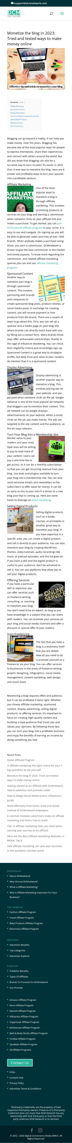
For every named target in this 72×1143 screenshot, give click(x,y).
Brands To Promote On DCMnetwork (29, 982)
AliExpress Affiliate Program (24, 1016)
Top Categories (17, 950)
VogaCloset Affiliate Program (24, 1022)
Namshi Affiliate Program (23, 1010)
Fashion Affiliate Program (23, 912)
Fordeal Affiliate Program (22, 1038)
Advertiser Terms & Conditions (25, 1088)
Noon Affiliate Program (22, 1005)
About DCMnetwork (20, 876)
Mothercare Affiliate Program (25, 1027)
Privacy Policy (17, 1083)
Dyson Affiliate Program (21, 760)
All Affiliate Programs (20, 1049)
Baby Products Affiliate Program (26, 923)
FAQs (12, 1072)
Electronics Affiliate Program (24, 928)
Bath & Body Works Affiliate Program (29, 1033)
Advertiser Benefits (19, 944)
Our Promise (16, 987)
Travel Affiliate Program (22, 917)
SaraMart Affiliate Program (23, 1044)
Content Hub (16, 1077)
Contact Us (20, 1062)
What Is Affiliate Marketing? (24, 887)
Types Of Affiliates (19, 976)
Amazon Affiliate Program (23, 999)
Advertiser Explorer (20, 956)
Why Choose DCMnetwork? (24, 881)
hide (21, 102)
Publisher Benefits (19, 971)
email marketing (41, 500)
